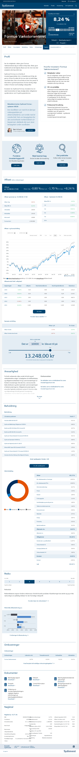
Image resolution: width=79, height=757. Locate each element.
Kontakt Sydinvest (7, 746)
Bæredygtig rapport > (65, 40)
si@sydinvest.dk (25, 746)
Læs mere (30, 130)
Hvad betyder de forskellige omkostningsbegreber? (38, 663)
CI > (58, 43)
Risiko (31, 47)
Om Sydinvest (69, 5)
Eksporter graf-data (70, 275)
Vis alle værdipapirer (39, 466)
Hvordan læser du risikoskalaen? (37, 601)
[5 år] (50, 350)
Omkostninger (38, 47)
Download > (11, 680)
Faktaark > (55, 40)
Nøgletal (46, 47)
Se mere (39, 311)
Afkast (9, 47)
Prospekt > (63, 43)
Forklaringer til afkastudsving (18, 635)
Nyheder (46, 5)
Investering (60, 5)
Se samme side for (55, 47)
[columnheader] (30, 417)
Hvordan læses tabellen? (37, 316)
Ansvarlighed (16, 47)
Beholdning (25, 47)
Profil (4, 47)
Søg (76, 5)
